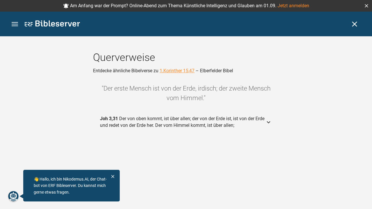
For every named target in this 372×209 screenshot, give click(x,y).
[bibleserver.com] (52, 24)
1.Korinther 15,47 (177, 70)
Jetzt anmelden (293, 5)
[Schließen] (354, 24)
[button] (366, 6)
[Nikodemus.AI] (13, 196)
